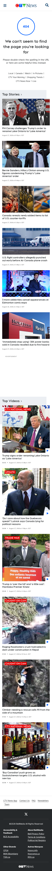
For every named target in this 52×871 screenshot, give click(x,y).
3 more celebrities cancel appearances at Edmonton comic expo (25, 301)
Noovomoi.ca (34, 854)
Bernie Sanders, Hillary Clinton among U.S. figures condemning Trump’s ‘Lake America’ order (25, 173)
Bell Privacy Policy (36, 834)
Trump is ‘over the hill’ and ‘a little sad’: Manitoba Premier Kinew (23, 585)
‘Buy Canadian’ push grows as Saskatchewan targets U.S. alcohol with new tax (24, 775)
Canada (19, 73)
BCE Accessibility (11, 836)
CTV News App (10, 800)
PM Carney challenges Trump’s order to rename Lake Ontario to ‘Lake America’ (24, 130)
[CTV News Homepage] (26, 5)
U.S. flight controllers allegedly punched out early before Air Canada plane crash (24, 259)
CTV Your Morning (16, 77)
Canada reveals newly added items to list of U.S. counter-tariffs (25, 217)
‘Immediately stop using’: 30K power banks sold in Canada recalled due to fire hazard (25, 343)
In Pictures (38, 73)
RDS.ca (31, 857)
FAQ (33, 800)
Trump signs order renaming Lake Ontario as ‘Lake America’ (25, 457)
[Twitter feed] (26, 814)
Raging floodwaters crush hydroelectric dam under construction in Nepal (24, 648)
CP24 (5, 850)
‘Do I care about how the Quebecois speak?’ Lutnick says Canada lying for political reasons (23, 521)
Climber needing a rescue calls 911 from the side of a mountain (26, 711)
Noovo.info (33, 850)
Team (6, 804)
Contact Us (24, 800)
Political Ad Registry (37, 840)
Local (10, 73)
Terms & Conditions (36, 837)
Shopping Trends (35, 77)
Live (34, 81)
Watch (28, 73)
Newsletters (43, 800)
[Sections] (5, 5)
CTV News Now (23, 81)
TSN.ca (6, 857)
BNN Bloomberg (10, 854)
